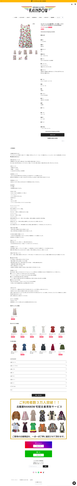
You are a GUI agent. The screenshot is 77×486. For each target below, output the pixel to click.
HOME (15, 17)
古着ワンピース (13, 362)
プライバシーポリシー (14, 479)
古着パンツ (12, 382)
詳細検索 (52, 17)
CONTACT (46, 17)
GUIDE (40, 17)
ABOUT (28, 17)
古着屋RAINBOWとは (15, 156)
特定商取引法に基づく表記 (24, 479)
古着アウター (12, 376)
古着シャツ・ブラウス (14, 365)
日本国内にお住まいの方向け (53, 138)
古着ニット (12, 372)
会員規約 (31, 479)
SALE (11, 389)
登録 (45, 466)
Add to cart (52, 134)
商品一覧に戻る (38, 395)
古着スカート (12, 379)
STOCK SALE (13, 386)
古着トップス (12, 369)
